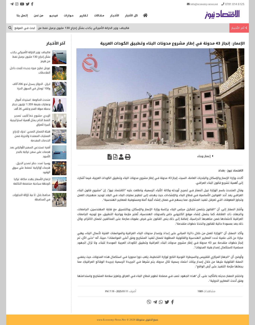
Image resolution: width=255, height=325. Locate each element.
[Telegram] (12, 4)
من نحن (38, 15)
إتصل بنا (22, 15)
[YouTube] (22, 4)
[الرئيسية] (145, 16)
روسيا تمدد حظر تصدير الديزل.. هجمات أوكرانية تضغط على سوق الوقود (31, 168)
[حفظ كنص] (110, 157)
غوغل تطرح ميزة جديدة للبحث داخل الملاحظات (30, 70)
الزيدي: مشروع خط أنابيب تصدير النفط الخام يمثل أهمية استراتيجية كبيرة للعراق (30, 120)
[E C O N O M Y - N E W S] (222, 16)
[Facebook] (32, 4)
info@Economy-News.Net (204, 4)
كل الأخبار (131, 15)
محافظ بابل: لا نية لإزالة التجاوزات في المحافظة (31, 197)
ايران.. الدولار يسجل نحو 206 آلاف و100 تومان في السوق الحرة (31, 86)
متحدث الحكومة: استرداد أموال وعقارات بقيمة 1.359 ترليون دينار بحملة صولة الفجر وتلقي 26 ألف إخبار (31, 106)
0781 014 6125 (234, 4)
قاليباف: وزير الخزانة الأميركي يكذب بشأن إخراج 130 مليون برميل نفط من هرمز (89, 28)
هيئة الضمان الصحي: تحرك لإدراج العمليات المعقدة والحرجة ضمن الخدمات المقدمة (31, 136)
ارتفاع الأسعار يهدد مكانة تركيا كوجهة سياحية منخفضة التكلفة (31, 181)
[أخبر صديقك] (121, 157)
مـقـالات (99, 15)
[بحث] (10, 28)
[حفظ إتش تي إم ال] (115, 157)
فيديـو (53, 15)
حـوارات (69, 15)
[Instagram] (16, 4)
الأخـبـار (114, 15)
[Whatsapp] (161, 302)
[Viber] (149, 302)
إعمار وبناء (204, 156)
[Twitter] (27, 4)
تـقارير (84, 15)
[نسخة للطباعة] (127, 157)
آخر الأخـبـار (237, 28)
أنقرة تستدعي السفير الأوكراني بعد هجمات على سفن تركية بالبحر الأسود (30, 152)
